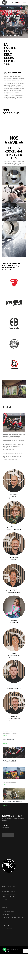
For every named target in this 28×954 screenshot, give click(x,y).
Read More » (5, 735)
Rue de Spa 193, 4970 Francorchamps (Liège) (13, 917)
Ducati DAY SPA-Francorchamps (13, 781)
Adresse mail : (5, 825)
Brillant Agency (8, 949)
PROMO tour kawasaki (10, 760)
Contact (4, 935)
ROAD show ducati (8, 739)
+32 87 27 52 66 (5, 914)
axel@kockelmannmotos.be (14, 592)
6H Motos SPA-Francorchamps (12, 801)
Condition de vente (7, 928)
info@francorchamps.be (8, 911)
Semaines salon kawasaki (11, 732)
